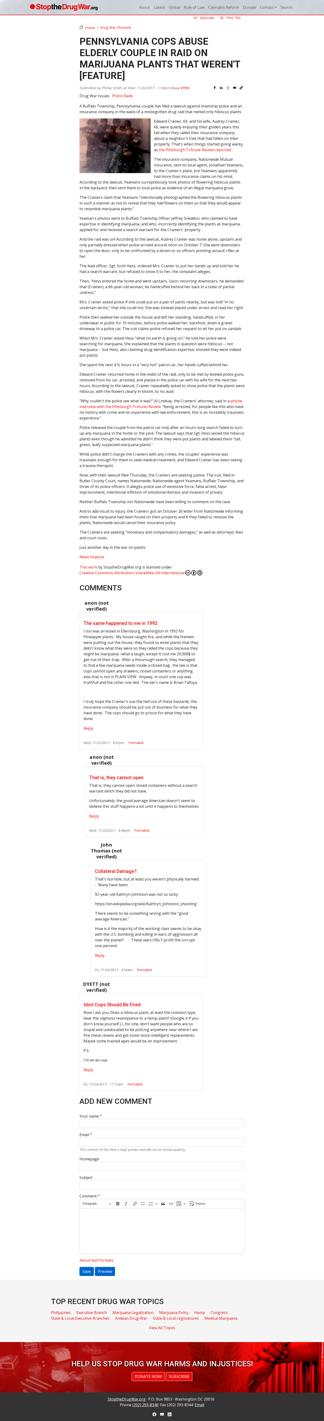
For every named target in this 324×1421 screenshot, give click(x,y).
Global (174, 7)
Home (90, 27)
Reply (88, 728)
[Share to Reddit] (228, 87)
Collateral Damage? (116, 871)
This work (88, 567)
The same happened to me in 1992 (120, 623)
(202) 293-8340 (145, 1404)
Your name (89, 1116)
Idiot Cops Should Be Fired (112, 1004)
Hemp (199, 1312)
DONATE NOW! (148, 1376)
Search (286, 7)
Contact (267, 7)
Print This (233, 17)
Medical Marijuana (220, 1318)
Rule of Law (194, 7)
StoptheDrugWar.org (127, 1399)
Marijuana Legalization (132, 1312)
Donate (249, 7)
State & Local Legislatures (176, 1318)
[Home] (64, 7)
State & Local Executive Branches (80, 1318)
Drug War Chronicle (115, 27)
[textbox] (162, 1231)
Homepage (89, 1159)
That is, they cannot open (116, 777)
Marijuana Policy (174, 1312)
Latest (159, 7)
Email (84, 1134)
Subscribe (206, 17)
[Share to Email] (234, 87)
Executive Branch (91, 1312)
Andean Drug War (131, 1318)
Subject (86, 1177)
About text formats (96, 1260)
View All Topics (162, 1327)
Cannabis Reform (223, 7)
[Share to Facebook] (214, 87)
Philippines (61, 1312)
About (144, 7)
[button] (241, 87)
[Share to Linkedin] (221, 87)
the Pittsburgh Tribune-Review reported (195, 149)
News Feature (91, 557)
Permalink (136, 742)
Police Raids (122, 95)
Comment (88, 1196)
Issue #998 (179, 88)
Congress (219, 1312)
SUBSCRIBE (179, 1376)
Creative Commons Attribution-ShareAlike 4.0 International (132, 572)
